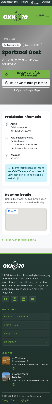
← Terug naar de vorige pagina (19, 239)
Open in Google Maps (28, 90)
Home (5, 38)
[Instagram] (14, 299)
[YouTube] (32, 299)
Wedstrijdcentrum (9, 2)
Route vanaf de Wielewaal (29, 74)
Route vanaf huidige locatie (28, 83)
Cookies (14, 400)
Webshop (46, 2)
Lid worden (35, 3)
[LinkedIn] (23, 299)
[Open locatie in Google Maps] (13, 368)
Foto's (25, 2)
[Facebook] (5, 299)
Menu (40, 15)
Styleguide (25, 400)
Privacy (5, 400)
